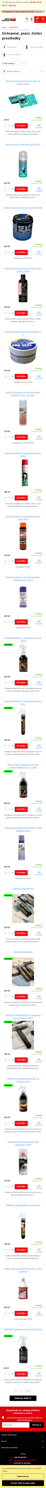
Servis (3, 1441)
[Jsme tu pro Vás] (23, 11)
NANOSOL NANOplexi (23, 952)
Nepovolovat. (23, 1476)
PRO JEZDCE (13, 27)
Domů (4, 27)
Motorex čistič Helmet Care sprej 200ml (23, 144)
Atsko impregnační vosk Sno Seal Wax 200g (23, 207)
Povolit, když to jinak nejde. (23, 1483)
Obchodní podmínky (9, 1448)
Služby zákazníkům (9, 1435)
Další (27, 1391)
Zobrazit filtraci (13, 71)
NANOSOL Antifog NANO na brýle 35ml (23, 1205)
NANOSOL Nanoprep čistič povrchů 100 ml (23, 1329)
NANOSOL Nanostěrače (23, 888)
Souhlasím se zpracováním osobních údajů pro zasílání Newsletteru (24, 1418)
